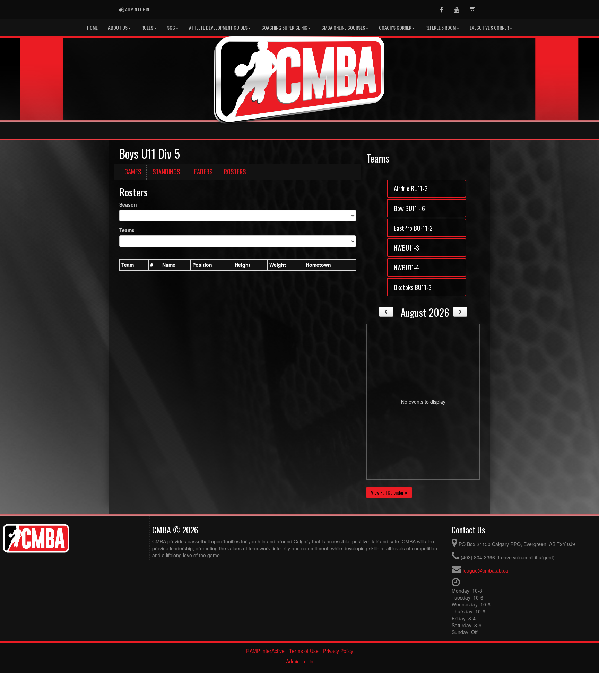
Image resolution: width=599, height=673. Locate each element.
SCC (171, 27)
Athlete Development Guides (218, 27)
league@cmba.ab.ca (485, 570)
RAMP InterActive (265, 650)
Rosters (235, 171)
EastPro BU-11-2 (413, 228)
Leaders (201, 171)
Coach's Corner (395, 27)
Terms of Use (304, 650)
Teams (126, 230)
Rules (147, 27)
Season (128, 204)
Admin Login (299, 661)
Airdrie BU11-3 (411, 188)
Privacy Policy (338, 650)
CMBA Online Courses (343, 27)
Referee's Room (440, 27)
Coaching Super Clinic (284, 27)
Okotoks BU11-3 (413, 287)
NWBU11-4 (406, 267)
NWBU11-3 (406, 247)
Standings (166, 171)
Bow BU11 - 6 (409, 208)
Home (92, 27)
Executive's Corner (489, 27)
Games (132, 171)
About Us (118, 27)
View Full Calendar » (389, 492)
